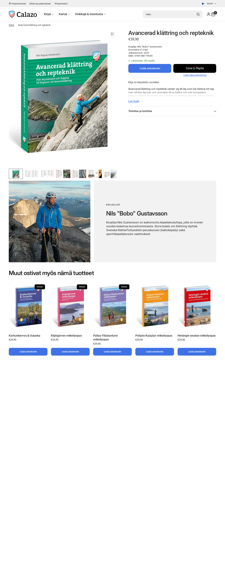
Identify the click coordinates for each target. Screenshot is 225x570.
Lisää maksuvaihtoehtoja (194, 75)
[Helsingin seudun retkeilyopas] (197, 306)
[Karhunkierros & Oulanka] (28, 306)
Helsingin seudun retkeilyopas (197, 335)
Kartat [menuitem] (63, 14)
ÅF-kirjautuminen (17, 3)
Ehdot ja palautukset (40, 3)
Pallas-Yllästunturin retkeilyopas (105, 337)
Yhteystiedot (61, 3)
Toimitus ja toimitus (140, 111)
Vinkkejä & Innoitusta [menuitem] (89, 14)
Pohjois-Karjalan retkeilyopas (153, 335)
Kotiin (11, 25)
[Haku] (198, 14)
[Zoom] (112, 34)
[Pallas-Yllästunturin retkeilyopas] (112, 306)
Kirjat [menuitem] (47, 14)
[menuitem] (18, 3)
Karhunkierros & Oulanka (24, 335)
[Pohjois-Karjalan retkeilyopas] (154, 306)
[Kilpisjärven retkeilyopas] (70, 306)
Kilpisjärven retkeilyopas (66, 335)
